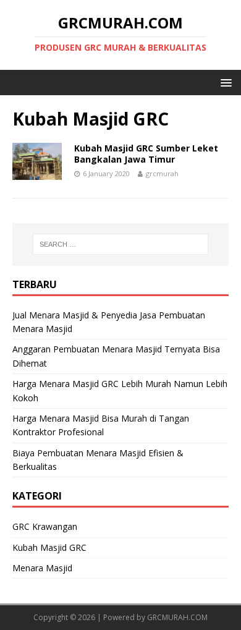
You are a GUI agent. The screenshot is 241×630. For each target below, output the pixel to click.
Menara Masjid (42, 568)
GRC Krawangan (44, 526)
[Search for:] (120, 244)
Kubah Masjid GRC (49, 547)
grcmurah (162, 173)
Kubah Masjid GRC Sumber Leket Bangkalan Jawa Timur (146, 153)
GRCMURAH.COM (177, 617)
